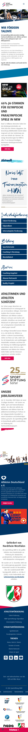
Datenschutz (7, 692)
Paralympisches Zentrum (14, 634)
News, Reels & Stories (14, 642)
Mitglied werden (7, 503)
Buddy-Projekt (8, 283)
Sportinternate (8, 247)
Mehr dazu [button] (7, 149)
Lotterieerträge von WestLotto (14, 577)
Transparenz (18, 692)
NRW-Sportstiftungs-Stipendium (14, 619)
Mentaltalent (8, 257)
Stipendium (7, 226)
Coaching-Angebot (10, 273)
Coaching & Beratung (11, 252)
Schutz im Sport (14, 652)
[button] (3, 729)
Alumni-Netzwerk (10, 278)
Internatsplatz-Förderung (12, 231)
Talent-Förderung (9, 221)
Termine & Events (14, 646)
